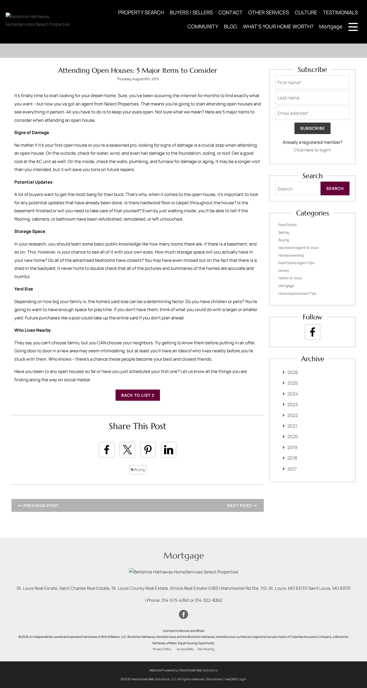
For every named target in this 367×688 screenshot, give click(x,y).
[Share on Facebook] (106, 449)
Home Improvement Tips (297, 293)
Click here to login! (312, 150)
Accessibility (185, 649)
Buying (139, 469)
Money (283, 270)
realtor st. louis (290, 278)
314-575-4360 (175, 600)
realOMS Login (235, 679)
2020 (292, 436)
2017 (292, 469)
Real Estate (287, 224)
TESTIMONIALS (340, 12)
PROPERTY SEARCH (141, 12)
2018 (292, 458)
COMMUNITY (203, 26)
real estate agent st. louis (298, 247)
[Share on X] (127, 449)
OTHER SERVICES (268, 12)
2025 (292, 383)
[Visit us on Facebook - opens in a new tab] (312, 332)
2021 (292, 426)
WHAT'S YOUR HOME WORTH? (278, 26)
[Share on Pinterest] (148, 449)
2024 (292, 394)
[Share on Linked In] (168, 449)
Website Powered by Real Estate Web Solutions (183, 670)
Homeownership (291, 255)
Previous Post (40, 505)
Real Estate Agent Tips (296, 262)
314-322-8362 (208, 600)
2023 (292, 404)
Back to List (136, 395)
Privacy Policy (162, 649)
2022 (292, 415)
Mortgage (331, 26)
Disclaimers (214, 679)
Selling (283, 232)
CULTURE (306, 12)
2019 (292, 447)
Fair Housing (206, 649)
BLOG (230, 26)
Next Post (240, 505)
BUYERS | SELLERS (191, 12)
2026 (292, 372)
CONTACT (230, 12)
